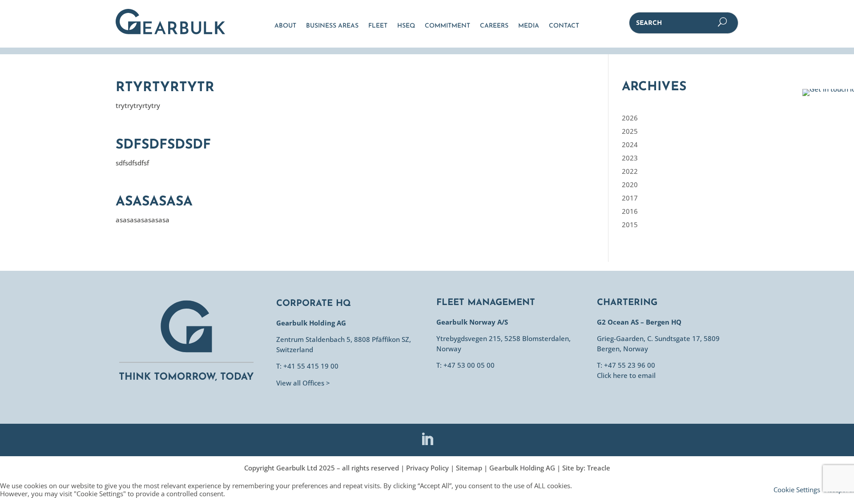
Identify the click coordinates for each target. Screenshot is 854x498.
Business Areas (332, 26)
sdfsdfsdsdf (163, 145)
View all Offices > (303, 382)
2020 (630, 184)
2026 (630, 117)
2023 (630, 157)
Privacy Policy (427, 467)
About (285, 26)
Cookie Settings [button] (796, 490)
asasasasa (154, 202)
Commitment (447, 26)
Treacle (598, 467)
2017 (630, 197)
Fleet (377, 26)
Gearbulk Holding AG (522, 467)
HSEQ (406, 26)
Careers (494, 26)
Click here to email (626, 375)
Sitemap (469, 467)
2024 (630, 144)
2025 (630, 131)
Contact (564, 26)
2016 (630, 211)
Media (528, 26)
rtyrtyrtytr (165, 88)
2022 (630, 171)
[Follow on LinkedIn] (427, 439)
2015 (630, 224)
